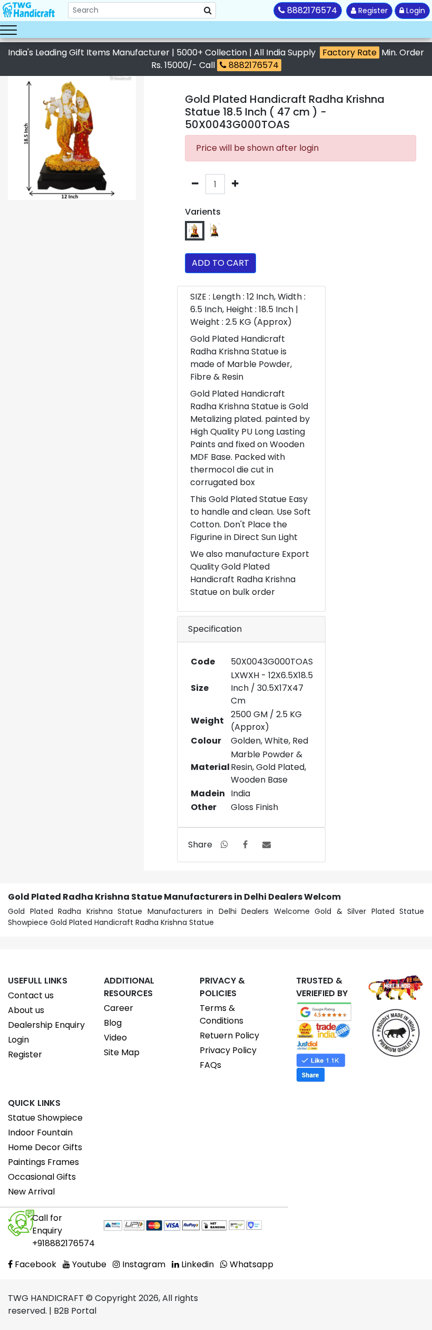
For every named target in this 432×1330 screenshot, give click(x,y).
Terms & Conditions (221, 1014)
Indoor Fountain (40, 1132)
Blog (113, 1023)
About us (26, 1010)
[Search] (208, 10)
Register (372, 10)
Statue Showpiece (45, 1118)
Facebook (34, 1264)
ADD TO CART (220, 263)
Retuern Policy (229, 1035)
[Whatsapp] (224, 844)
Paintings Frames (43, 1162)
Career (118, 1008)
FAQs (210, 1065)
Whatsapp (250, 1264)
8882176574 (253, 65)
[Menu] (8, 29)
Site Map (122, 1052)
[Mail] (266, 844)
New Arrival (31, 1192)
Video (115, 1038)
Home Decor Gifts (45, 1147)
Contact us (31, 995)
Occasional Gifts (42, 1177)
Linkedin (196, 1264)
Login (414, 10)
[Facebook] (245, 844)
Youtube (88, 1264)
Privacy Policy (228, 1050)
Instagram (142, 1264)
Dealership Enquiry (46, 1025)
